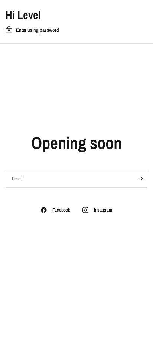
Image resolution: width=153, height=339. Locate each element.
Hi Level (23, 14)
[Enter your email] (140, 179)
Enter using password (37, 30)
